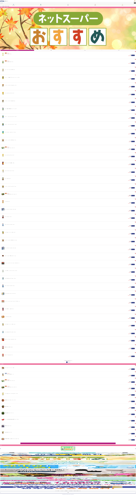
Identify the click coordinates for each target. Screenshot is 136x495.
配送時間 (95, 5)
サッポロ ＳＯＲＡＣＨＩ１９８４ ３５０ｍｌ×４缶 (10, 293)
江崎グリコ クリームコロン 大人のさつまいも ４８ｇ (10, 339)
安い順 (84, 50)
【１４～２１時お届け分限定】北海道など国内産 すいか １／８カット (12, 419)
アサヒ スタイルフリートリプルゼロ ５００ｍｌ (10, 224)
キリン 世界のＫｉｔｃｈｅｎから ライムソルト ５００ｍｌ (11, 270)
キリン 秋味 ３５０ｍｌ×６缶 (8, 316)
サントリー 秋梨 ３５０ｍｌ (8, 178)
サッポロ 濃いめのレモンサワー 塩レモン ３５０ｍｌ (10, 278)
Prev (0, 448)
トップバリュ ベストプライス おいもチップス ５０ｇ (10, 186)
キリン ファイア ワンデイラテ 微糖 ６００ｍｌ (10, 69)
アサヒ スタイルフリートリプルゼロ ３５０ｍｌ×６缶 (10, 209)
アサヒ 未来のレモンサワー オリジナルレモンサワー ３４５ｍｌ (11, 393)
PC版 (68, 492)
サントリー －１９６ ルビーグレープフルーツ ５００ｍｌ (11, 116)
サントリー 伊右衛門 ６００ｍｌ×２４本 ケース (10, 380)
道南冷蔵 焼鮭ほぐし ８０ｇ (8, 406)
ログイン (135, 1)
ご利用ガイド (41, 5)
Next (135, 448)
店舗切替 (68, 5)
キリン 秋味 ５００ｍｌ (7, 201)
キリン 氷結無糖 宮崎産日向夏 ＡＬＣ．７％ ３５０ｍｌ (11, 108)
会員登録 (122, 5)
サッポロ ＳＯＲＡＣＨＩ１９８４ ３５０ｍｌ (9, 170)
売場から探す (14, 5)
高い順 (118, 50)
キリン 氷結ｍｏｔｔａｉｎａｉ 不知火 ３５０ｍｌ (10, 232)
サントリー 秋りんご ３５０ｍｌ (8, 216)
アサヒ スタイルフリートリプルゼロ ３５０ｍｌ (10, 285)
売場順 (51, 50)
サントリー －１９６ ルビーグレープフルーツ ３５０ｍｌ (11, 124)
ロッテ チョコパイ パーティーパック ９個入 (9, 367)
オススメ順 (17, 50)
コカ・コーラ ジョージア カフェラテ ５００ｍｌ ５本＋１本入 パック (12, 301)
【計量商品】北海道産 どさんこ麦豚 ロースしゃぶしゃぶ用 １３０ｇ (12, 438)
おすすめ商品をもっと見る (68, 443)
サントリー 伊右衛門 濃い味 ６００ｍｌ (9, 61)
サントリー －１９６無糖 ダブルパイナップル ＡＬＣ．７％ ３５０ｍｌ (12, 77)
